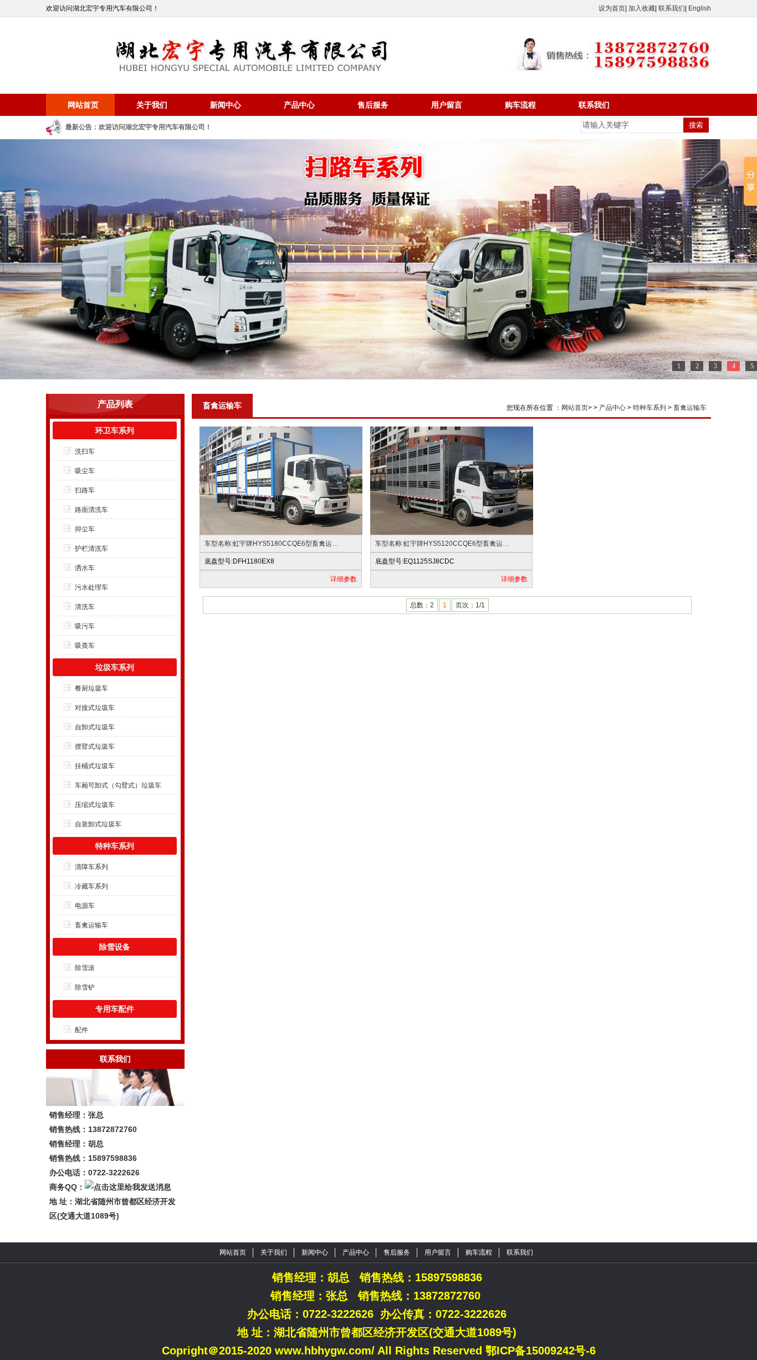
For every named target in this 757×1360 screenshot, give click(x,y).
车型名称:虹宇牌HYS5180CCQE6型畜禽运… (271, 543)
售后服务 (372, 104)
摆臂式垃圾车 (95, 746)
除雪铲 (85, 987)
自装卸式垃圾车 (98, 824)
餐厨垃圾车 (91, 688)
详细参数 (343, 579)
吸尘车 (85, 471)
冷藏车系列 (91, 886)
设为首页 (612, 8)
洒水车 (85, 568)
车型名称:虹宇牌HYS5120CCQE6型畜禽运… (442, 543)
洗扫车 (85, 451)
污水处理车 (91, 587)
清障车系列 (91, 867)
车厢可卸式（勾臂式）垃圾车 (118, 785)
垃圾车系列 (114, 667)
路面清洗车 (91, 510)
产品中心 (299, 104)
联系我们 (671, 8)
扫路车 (85, 490)
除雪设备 (114, 946)
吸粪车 (85, 645)
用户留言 (446, 104)
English (699, 8)
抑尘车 (85, 529)
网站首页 (83, 104)
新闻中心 (225, 104)
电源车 (85, 906)
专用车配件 (114, 1008)
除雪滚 (85, 968)
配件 (81, 1030)
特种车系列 (114, 845)
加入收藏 (641, 8)
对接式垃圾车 (95, 708)
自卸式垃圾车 (95, 727)
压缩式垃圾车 (95, 805)
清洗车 (85, 607)
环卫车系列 (114, 430)
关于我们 (151, 104)
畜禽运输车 (91, 925)
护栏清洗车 (91, 548)
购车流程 (520, 104)
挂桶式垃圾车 (95, 766)
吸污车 (85, 626)
